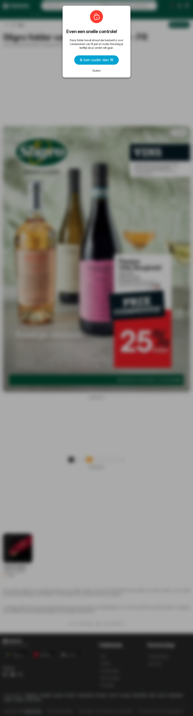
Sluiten (96, 70)
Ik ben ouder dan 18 (96, 60)
